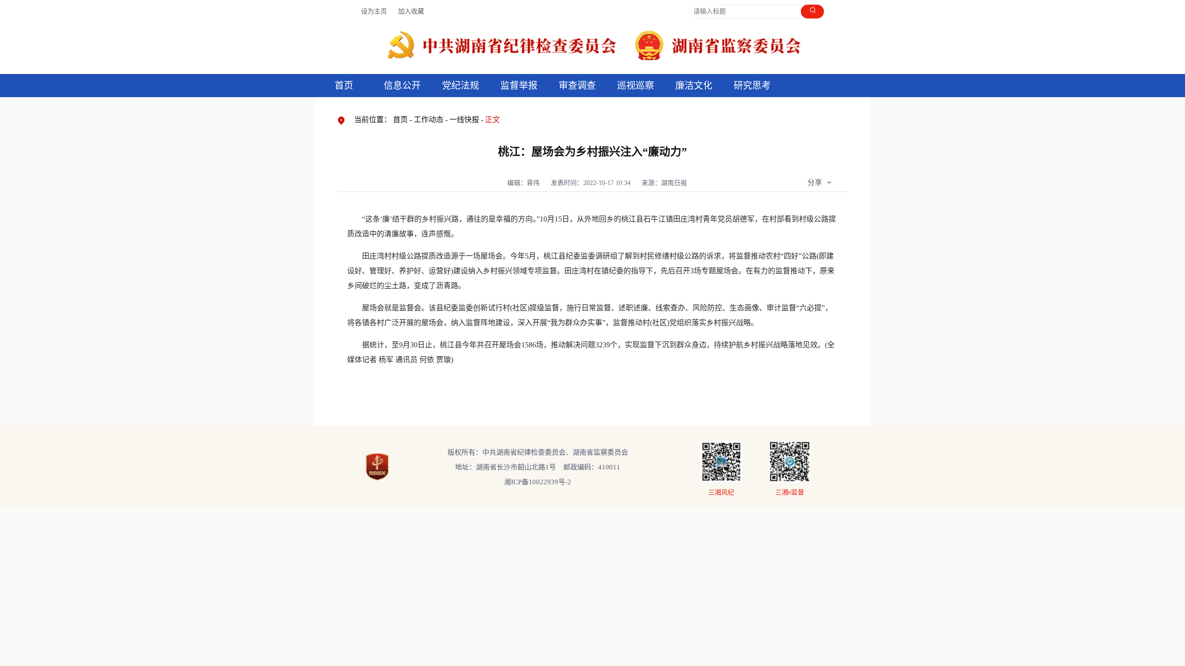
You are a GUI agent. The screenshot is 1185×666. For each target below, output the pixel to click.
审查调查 (577, 85)
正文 (492, 119)
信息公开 (402, 85)
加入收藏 (411, 11)
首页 (344, 85)
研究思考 (752, 85)
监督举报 (518, 85)
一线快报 (464, 119)
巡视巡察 (635, 85)
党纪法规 (460, 85)
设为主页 (374, 11)
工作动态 (428, 119)
